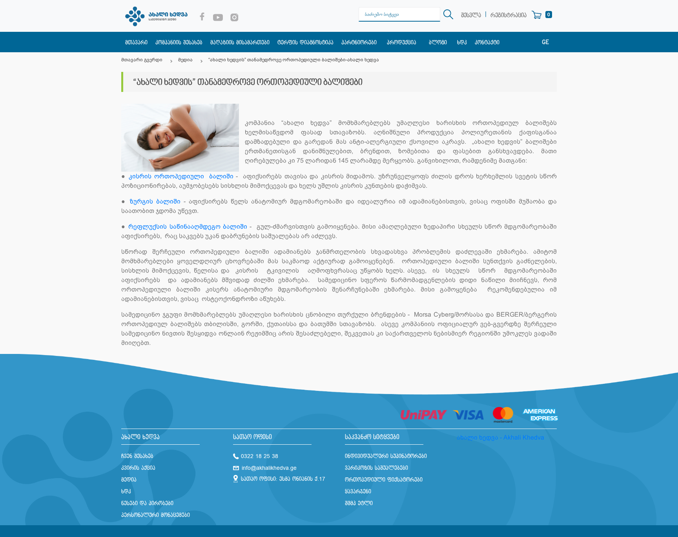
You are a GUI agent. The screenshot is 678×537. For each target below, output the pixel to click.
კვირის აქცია (138, 468)
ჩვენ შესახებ (137, 456)
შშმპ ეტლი (359, 503)
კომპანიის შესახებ (178, 43)
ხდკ (462, 43)
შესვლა (471, 15)
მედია (185, 59)
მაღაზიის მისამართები (240, 43)
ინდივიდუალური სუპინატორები (386, 456)
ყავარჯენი (358, 492)
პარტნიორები (359, 43)
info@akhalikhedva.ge (269, 468)
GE (545, 42)
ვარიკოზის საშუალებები (376, 468)
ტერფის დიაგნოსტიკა (305, 43)
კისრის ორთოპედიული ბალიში (181, 176)
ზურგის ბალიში (155, 201)
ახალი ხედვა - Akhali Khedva (500, 437)
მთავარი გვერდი (141, 59)
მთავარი (136, 43)
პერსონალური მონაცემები (155, 515)
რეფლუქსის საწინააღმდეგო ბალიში (187, 226)
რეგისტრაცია (508, 15)
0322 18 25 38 (259, 456)
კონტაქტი (487, 43)
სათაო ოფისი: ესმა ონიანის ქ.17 (283, 479)
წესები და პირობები (147, 503)
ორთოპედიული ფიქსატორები (384, 480)
